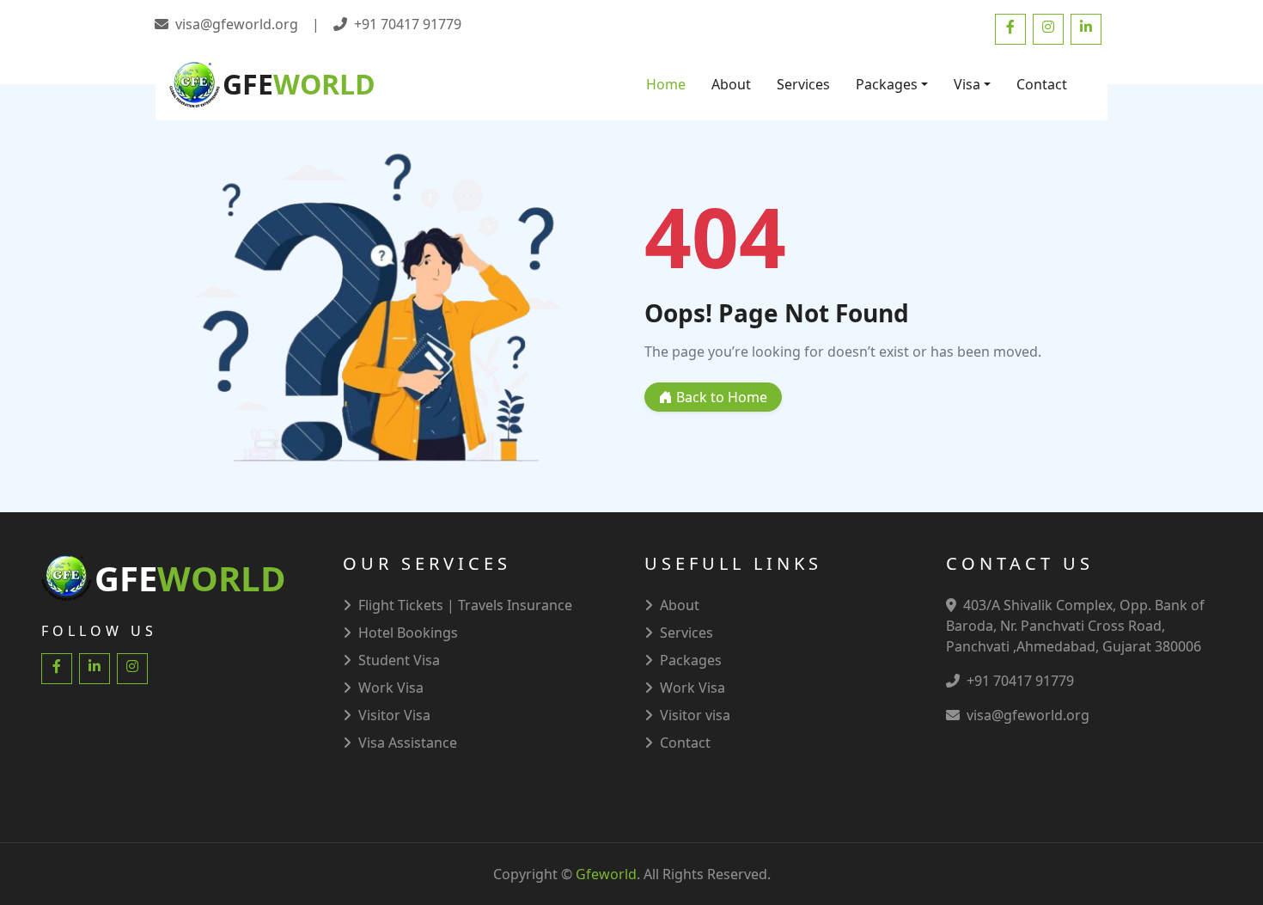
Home (666, 84)
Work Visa (692, 687)
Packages (887, 84)
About (731, 84)
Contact (1041, 84)
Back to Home (720, 397)
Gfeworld (606, 874)
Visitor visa (695, 715)
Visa (967, 84)
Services (803, 84)
